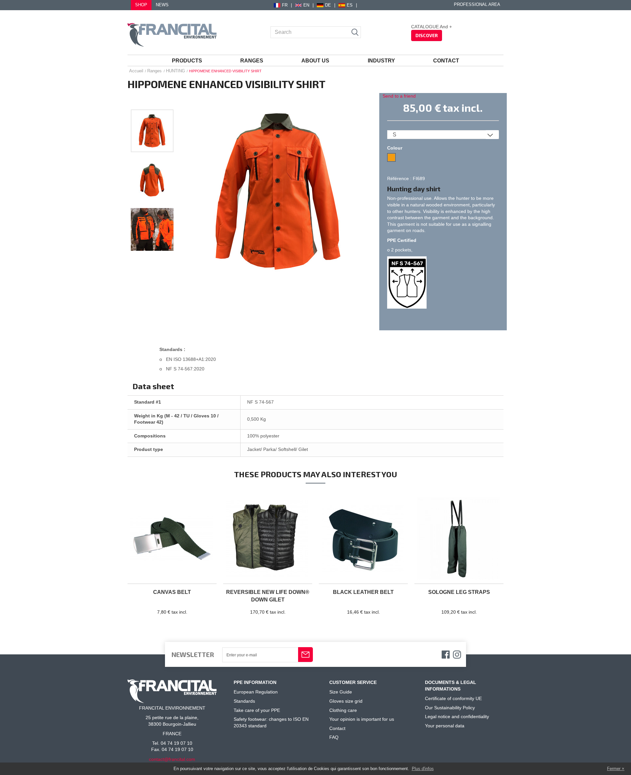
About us (315, 60)
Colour (395, 148)
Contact (446, 60)
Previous (152, 101)
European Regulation (256, 691)
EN (306, 5)
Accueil (136, 70)
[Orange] (391, 157)
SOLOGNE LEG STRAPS (459, 592)
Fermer (613, 768)
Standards (244, 701)
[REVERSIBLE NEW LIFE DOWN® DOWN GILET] (267, 538)
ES (350, 5)
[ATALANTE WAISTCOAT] (152, 130)
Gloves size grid (345, 701)
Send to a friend (399, 96)
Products (187, 60)
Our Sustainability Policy (450, 707)
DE (328, 5)
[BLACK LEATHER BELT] (363, 538)
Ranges (251, 60)
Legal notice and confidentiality (457, 716)
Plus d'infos (423, 768)
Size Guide (340, 691)
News (162, 5)
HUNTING (175, 70)
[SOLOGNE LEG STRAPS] (459, 538)
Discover (426, 35)
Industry (381, 60)
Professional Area (477, 4)
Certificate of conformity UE (453, 698)
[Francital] (172, 35)
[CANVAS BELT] (172, 538)
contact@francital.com (172, 759)
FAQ (334, 737)
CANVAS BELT (172, 592)
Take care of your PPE (257, 710)
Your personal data (444, 725)
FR (285, 5)
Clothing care (343, 710)
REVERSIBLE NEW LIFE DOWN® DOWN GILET (267, 595)
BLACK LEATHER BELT (363, 592)
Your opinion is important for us (361, 719)
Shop (141, 5)
